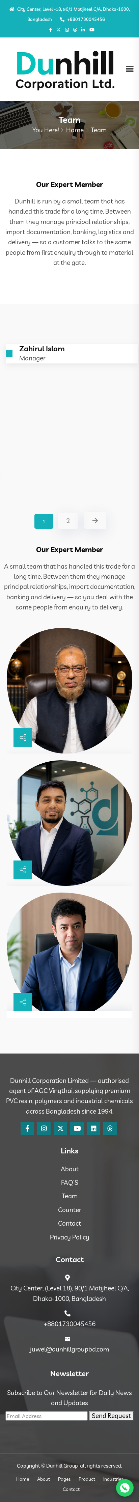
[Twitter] (60, 1128)
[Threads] (75, 29)
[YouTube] (77, 1128)
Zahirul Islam (39, 470)
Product (87, 1479)
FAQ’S (69, 1182)
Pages (64, 1479)
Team (70, 1196)
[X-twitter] (58, 29)
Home (75, 130)
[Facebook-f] (50, 29)
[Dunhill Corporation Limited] (65, 69)
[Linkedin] (93, 1128)
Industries (113, 1479)
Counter (69, 1210)
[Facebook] (27, 1128)
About (70, 1169)
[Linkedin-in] (83, 29)
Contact (69, 1223)
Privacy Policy (69, 1237)
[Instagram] (67, 29)
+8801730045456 (85, 19)
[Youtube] (91, 29)
